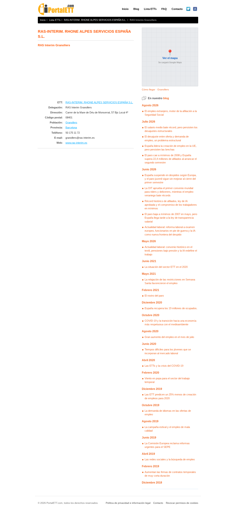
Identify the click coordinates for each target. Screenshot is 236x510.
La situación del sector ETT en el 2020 (166, 266)
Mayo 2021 (149, 273)
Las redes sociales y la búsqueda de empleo (170, 459)
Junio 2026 (149, 169)
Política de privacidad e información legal (128, 503)
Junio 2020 (149, 343)
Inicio (125, 8)
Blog (136, 8)
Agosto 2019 (150, 421)
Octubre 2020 (150, 315)
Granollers (71, 122)
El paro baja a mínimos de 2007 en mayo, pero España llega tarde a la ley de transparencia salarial (171, 218)
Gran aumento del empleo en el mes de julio (169, 336)
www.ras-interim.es (76, 142)
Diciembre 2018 (152, 482)
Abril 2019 (148, 453)
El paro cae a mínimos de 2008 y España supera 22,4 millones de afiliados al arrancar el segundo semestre (171, 159)
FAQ (164, 8)
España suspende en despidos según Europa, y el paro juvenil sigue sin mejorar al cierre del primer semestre (170, 179)
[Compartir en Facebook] (195, 9)
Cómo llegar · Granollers (155, 89)
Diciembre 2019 (152, 388)
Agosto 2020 (150, 331)
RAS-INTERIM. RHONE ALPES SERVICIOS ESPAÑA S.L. (95, 20)
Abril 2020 (148, 360)
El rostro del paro (154, 295)
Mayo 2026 (149, 241)
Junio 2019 (149, 437)
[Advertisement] (86, 73)
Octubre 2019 (150, 405)
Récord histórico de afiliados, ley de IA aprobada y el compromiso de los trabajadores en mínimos (171, 205)
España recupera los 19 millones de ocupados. (171, 308)
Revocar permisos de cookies (182, 503)
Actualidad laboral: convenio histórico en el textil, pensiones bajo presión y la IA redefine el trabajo (171, 250)
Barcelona (71, 127)
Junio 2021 (149, 261)
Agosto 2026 (150, 105)
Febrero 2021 (150, 290)
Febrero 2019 (150, 466)
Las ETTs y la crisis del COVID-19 (164, 365)
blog (166, 98)
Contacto (177, 8)
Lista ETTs (150, 8)
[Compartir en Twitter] (188, 9)
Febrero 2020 (150, 372)
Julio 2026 (148, 121)
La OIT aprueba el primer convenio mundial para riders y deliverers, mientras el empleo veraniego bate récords (169, 192)
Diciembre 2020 (152, 302)
